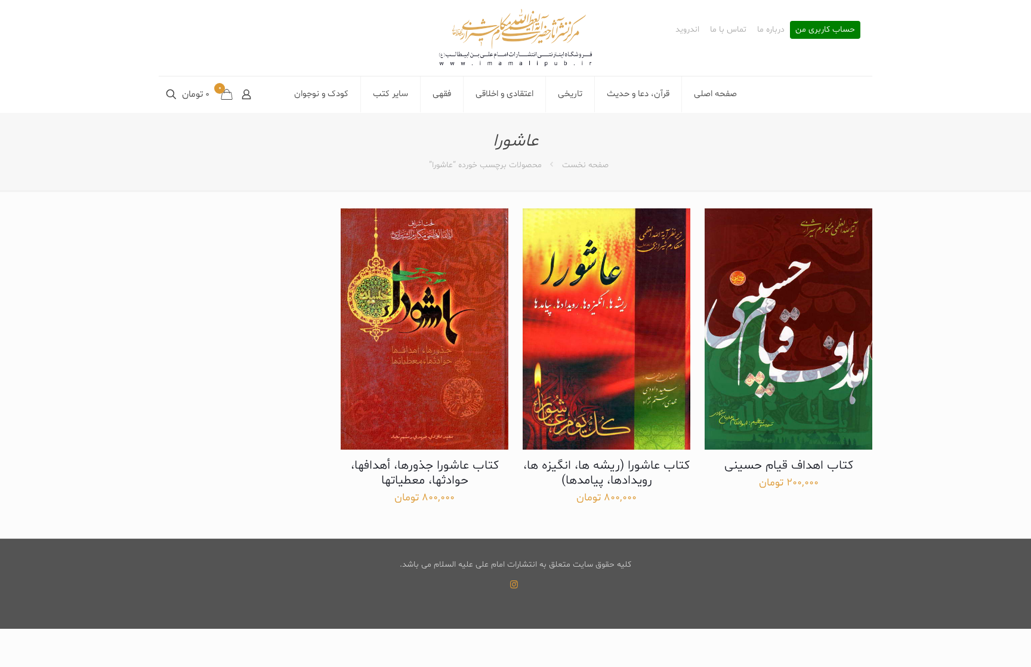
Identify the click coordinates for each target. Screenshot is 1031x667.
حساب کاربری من (825, 30)
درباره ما (771, 30)
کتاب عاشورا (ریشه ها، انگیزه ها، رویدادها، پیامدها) (606, 473)
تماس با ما (728, 30)
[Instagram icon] (514, 585)
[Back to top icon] (973, 642)
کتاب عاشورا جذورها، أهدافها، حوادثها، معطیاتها (425, 473)
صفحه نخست (585, 165)
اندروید (687, 30)
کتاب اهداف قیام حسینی (788, 465)
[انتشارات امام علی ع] (515, 38)
